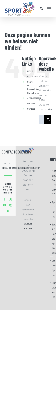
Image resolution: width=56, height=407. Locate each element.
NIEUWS (31, 103)
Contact (31, 108)
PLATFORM (32, 76)
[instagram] (10, 205)
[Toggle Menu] (49, 8)
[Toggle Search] (41, 8)
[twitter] (10, 199)
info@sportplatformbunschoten (8, 167)
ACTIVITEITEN (34, 98)
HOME (30, 71)
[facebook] (4, 199)
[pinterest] (7, 211)
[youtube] (4, 205)
